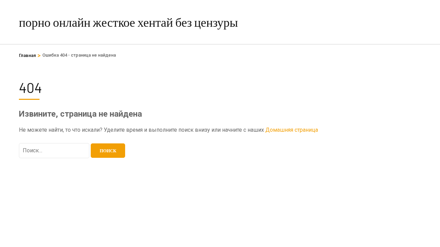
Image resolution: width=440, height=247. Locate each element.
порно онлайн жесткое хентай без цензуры (128, 21)
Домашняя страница (291, 130)
